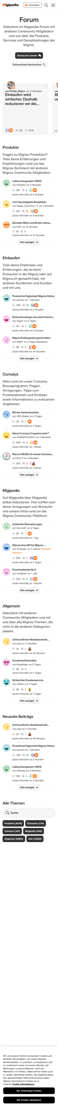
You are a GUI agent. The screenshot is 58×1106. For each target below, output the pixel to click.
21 (27, 305)
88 (17, 347)
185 (18, 190)
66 (17, 669)
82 (20, 130)
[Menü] (53, 5)
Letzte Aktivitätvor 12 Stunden (28, 235)
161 (17, 326)
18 (17, 231)
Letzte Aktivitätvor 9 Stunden (28, 215)
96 (17, 689)
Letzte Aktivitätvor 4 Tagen (26, 426)
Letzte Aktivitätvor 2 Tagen (26, 673)
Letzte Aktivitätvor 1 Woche (27, 583)
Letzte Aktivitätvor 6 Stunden (28, 194)
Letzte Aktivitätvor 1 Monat (26, 447)
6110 (31, 130)
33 (17, 649)
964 (18, 558)
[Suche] (46, 5)
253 (18, 579)
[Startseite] (11, 5)
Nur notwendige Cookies (29, 1090)
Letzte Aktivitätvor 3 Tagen (26, 694)
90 (17, 533)
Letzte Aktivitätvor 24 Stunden (28, 351)
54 (17, 421)
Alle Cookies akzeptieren (29, 1099)
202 (18, 463)
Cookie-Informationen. (23, 1084)
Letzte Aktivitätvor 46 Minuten (28, 653)
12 (27, 211)
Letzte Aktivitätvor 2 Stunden (28, 309)
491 (18, 211)
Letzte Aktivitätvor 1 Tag (25, 538)
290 (18, 442)
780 (18, 305)
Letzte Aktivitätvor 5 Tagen (26, 562)
